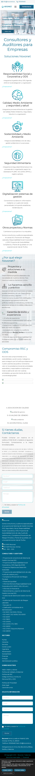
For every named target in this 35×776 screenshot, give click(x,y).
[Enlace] (6, 7)
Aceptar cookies (7, 770)
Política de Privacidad (9, 683)
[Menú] (15, 7)
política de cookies (11, 765)
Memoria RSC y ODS (9, 679)
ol (3, 674)
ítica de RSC (8, 674)
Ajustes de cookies (8, 773)
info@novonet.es (25, 743)
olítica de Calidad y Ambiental (13, 672)
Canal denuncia (7, 687)
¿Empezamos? (7, 86)
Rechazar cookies (19, 770)
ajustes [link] (4, 767)
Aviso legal (5, 685)
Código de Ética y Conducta (11, 677)
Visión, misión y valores (9, 670)
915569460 (12, 743)
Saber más (8, 31)
